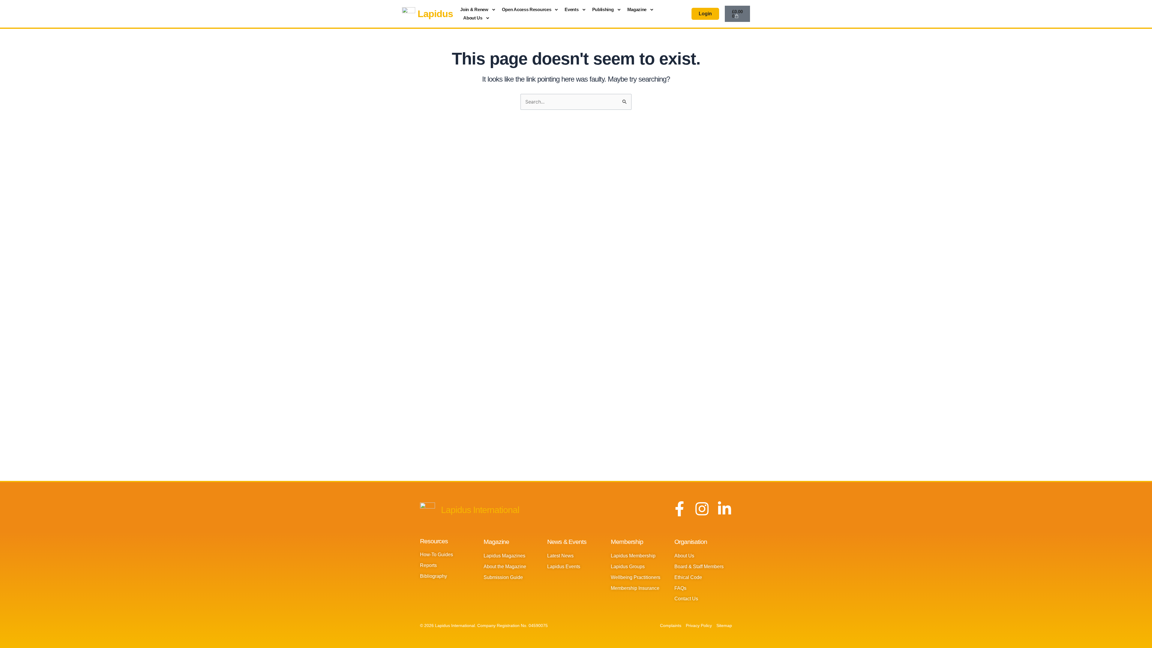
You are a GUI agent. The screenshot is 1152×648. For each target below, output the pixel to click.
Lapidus (435, 13)
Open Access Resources (526, 9)
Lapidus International (480, 510)
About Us (472, 17)
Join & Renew (474, 9)
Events (571, 9)
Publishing (603, 9)
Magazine (637, 9)
